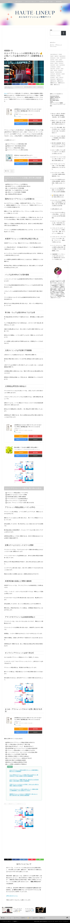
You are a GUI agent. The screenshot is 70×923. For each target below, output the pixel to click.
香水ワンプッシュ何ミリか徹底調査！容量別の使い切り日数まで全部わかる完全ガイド (58, 122)
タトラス (56, 63)
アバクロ (60, 54)
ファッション (7, 50)
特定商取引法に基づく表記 (46, 1)
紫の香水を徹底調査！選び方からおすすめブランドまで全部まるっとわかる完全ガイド (58, 145)
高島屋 (52, 84)
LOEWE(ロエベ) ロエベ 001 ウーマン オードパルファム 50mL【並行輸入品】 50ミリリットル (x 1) (27, 110)
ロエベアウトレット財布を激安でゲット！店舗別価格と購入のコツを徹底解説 (24, 770)
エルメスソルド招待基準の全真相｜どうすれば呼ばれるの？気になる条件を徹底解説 (58, 190)
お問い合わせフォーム (12, 895)
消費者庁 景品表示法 (55, 97)
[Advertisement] (24, 39)
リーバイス (58, 75)
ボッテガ (55, 70)
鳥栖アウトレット (57, 84)
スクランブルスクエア (59, 61)
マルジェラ (52, 72)
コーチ (56, 59)
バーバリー (58, 68)
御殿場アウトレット (54, 82)
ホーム (10, 1)
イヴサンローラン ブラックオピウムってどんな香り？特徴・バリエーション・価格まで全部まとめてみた (59, 239)
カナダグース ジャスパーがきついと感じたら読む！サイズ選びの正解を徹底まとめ (59, 158)
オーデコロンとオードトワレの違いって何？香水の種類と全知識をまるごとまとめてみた (58, 166)
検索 (51, 30)
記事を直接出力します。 (57, 209)
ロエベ (6, 93)
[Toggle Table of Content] (11, 171)
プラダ (52, 70)
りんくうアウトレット (54, 54)
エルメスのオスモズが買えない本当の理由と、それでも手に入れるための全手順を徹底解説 (58, 215)
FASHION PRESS (54, 96)
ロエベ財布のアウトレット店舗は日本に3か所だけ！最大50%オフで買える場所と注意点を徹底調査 (24, 775)
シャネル (60, 59)
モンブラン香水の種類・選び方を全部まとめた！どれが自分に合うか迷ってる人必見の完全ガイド (58, 130)
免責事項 (15, 921)
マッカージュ (60, 70)
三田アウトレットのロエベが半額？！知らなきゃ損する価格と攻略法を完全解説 (24, 785)
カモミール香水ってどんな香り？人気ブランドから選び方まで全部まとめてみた (58, 152)
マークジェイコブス (58, 72)
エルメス (52, 56)
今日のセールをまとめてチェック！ (23, 155)
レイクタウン (53, 77)
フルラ (62, 68)
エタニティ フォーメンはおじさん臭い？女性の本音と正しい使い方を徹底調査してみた (59, 223)
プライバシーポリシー (30, 1)
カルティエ (56, 56)
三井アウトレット (59, 79)
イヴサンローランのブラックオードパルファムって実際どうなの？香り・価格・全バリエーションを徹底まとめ (58, 231)
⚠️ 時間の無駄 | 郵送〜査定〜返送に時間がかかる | (58, 196)
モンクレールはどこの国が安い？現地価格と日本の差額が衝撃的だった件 (58, 138)
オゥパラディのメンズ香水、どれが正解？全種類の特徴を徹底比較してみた (58, 174)
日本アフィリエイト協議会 (56, 102)
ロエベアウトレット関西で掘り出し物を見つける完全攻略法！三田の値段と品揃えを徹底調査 (24, 780)
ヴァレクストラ (53, 79)
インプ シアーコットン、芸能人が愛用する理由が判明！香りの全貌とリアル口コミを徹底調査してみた (59, 248)
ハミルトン (58, 66)
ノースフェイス (53, 66)
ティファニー (61, 63)
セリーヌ (52, 63)
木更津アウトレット (61, 82)
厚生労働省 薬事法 (54, 100)
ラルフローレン (53, 75)
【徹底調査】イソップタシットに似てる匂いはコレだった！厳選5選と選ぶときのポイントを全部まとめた (58, 257)
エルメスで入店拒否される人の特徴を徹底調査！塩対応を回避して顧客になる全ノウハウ (58, 182)
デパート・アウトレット (56, 45)
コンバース (52, 59)
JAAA (51, 101)
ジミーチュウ (53, 61)
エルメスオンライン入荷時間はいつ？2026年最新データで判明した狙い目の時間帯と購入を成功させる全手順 (59, 203)
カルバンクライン (62, 56)
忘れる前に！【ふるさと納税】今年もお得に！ (26, 447)
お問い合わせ (18, 1)
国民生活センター (54, 98)
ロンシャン (61, 77)
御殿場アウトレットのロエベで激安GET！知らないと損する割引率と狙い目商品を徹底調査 (24, 794)
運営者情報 (59, 1)
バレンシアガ (53, 68)
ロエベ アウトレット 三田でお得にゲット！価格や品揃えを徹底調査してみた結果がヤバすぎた (24, 790)
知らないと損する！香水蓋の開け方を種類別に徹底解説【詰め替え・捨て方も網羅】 (58, 115)
